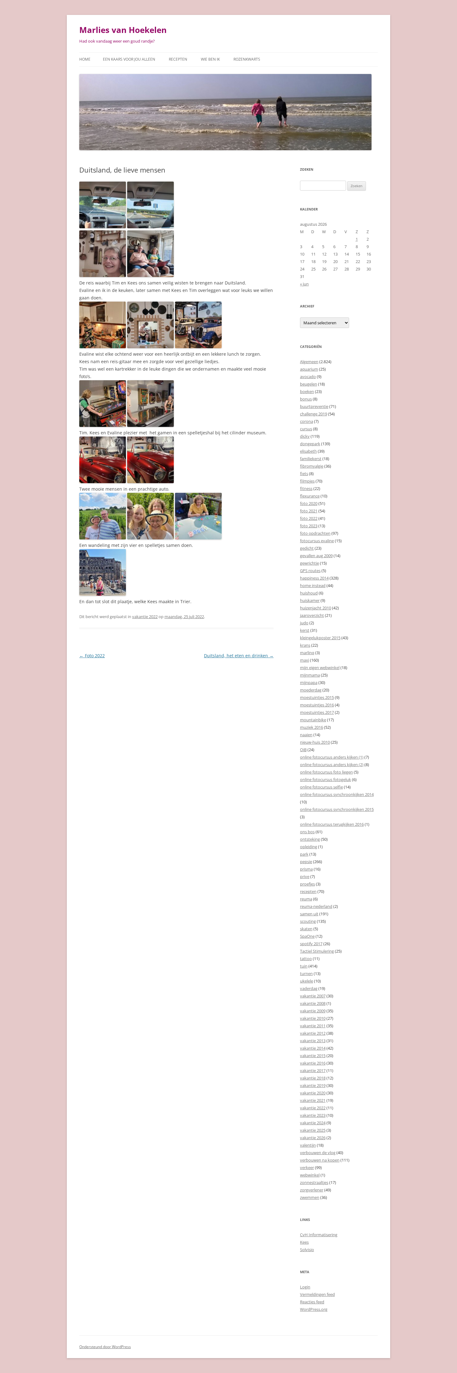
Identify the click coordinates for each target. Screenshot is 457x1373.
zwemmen (309, 1197)
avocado (308, 376)
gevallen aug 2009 (316, 555)
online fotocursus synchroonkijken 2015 (337, 809)
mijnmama (310, 675)
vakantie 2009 (312, 1011)
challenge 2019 (313, 414)
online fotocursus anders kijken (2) (331, 764)
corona (306, 421)
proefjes (307, 884)
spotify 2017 (311, 943)
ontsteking (310, 839)
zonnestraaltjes (314, 1182)
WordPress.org (313, 1309)
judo (304, 623)
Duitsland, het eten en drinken (239, 656)
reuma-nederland (316, 906)
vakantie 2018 (312, 1078)
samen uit (309, 914)
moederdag (310, 690)
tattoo (306, 958)
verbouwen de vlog (317, 1152)
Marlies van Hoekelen (123, 29)
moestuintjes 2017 (317, 712)
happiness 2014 (314, 578)
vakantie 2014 (312, 1048)
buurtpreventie (314, 406)
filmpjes (307, 481)
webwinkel (310, 1175)
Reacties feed (312, 1302)
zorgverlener (311, 1190)
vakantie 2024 (312, 1123)
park (304, 854)
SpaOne (307, 936)
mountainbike (313, 720)
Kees (304, 1242)
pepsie (306, 861)
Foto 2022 (92, 656)
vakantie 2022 (145, 616)
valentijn (308, 1145)
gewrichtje (309, 563)
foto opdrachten (315, 533)
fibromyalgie (311, 466)
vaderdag (308, 988)
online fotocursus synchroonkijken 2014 (337, 794)
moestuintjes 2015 (317, 697)
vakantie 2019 (312, 1085)
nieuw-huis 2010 (315, 742)
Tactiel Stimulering (317, 951)
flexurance (310, 496)
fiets (304, 473)
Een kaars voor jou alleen (129, 59)
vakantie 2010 (312, 1018)
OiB (303, 749)
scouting (308, 921)
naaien (306, 734)
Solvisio (307, 1249)
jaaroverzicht (312, 615)
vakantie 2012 (312, 1033)
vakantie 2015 (312, 1055)
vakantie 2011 (312, 1026)
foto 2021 (308, 511)
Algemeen (309, 361)
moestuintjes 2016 (317, 705)
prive (304, 876)
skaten (306, 929)
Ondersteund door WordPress (105, 1346)
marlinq (307, 652)
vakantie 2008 (312, 1003)
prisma (306, 869)
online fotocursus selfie (321, 787)
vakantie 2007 (312, 996)
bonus (306, 399)
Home (84, 59)
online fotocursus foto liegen (326, 772)
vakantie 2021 (312, 1100)
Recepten (178, 59)
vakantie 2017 (312, 1070)
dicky (305, 436)
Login (305, 1287)
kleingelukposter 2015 (320, 637)
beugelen (308, 384)
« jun (304, 284)
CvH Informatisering (318, 1234)
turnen (306, 973)
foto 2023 (308, 526)
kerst (304, 630)
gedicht (307, 548)
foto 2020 (308, 503)
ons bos (307, 831)
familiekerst (310, 458)
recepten (308, 891)
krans (305, 645)
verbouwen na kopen (319, 1160)
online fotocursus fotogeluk (325, 779)
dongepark (310, 443)
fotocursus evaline (317, 540)
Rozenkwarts (246, 59)
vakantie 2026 (312, 1137)
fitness (306, 488)
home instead (312, 585)
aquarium (309, 369)
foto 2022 (308, 518)
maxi (304, 660)
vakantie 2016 (312, 1063)
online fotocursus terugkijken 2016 (332, 824)
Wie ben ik (210, 59)
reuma (306, 899)
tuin (303, 966)
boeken (307, 391)
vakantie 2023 (312, 1115)
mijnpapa (308, 682)
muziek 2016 (311, 727)
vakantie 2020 (312, 1093)
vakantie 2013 (312, 1040)
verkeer (307, 1167)
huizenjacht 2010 (315, 608)
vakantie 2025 (312, 1130)
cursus (306, 429)
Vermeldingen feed (317, 1294)
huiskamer (310, 600)
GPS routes (310, 570)
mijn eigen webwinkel (319, 667)
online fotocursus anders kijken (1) (331, 757)
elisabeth (308, 451)
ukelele (306, 981)
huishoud (309, 593)
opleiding (308, 846)
